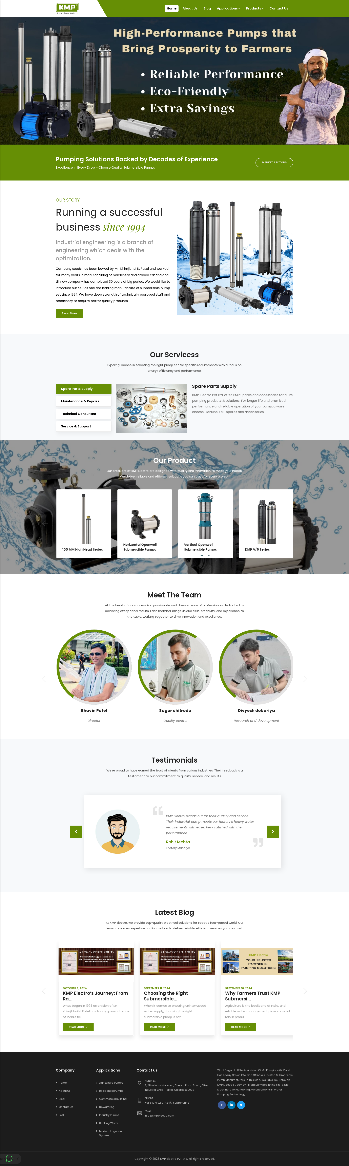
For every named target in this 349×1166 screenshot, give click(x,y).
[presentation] (45, 524)
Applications (227, 8)
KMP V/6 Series (199, 549)
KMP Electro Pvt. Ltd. (174, 1159)
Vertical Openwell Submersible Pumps (142, 547)
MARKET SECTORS (274, 162)
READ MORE (82, 1027)
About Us (190, 8)
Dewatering (107, 1107)
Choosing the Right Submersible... (89, 996)
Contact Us (278, 8)
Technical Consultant (78, 413)
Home (172, 8)
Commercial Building (113, 1099)
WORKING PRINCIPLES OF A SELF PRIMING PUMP (268, 547)
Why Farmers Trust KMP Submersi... (176, 996)
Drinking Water (108, 1123)
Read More (69, 313)
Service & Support (76, 426)
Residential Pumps (111, 1091)
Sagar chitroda (101, 710)
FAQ (61, 1115)
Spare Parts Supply (77, 388)
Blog (207, 8)
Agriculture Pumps (111, 1083)
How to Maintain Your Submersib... (255, 996)
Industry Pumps (109, 1115)
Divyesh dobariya (182, 710)
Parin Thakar (263, 710)
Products (253, 8)
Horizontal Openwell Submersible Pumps (81, 547)
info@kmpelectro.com (159, 1116)
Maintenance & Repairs (80, 401)
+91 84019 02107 (155, 1103)
